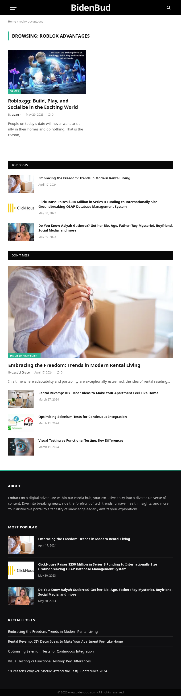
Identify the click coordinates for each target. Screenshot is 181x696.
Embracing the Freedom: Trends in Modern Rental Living (84, 178)
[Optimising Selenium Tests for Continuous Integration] (21, 423)
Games (14, 91)
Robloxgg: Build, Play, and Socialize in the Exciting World (43, 104)
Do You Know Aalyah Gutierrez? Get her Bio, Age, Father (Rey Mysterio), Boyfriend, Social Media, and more (105, 227)
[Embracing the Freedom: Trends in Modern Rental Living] (21, 184)
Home (12, 22)
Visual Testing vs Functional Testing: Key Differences (80, 440)
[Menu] (13, 7)
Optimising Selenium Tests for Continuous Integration (82, 416)
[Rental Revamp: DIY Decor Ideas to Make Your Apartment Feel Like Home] (21, 399)
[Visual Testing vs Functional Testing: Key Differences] (21, 447)
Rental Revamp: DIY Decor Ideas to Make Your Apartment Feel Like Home (98, 393)
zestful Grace (21, 372)
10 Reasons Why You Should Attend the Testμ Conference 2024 (57, 671)
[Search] (168, 7)
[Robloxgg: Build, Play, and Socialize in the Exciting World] (47, 72)
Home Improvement (24, 355)
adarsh (16, 115)
